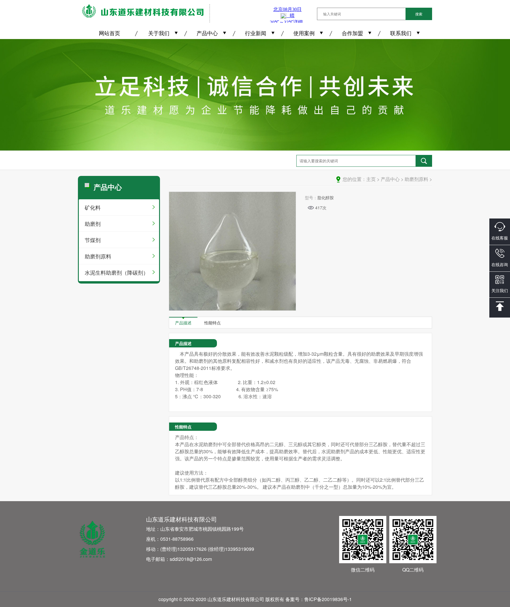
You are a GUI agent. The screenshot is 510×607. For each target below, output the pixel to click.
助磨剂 (93, 223)
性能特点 (212, 323)
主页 (371, 179)
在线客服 (499, 238)
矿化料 (93, 207)
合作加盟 (352, 33)
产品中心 (207, 33)
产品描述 (183, 323)
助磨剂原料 (98, 256)
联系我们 (400, 33)
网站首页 (109, 33)
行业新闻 (255, 33)
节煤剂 (93, 239)
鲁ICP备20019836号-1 (328, 599)
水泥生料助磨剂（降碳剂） (116, 272)
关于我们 (158, 33)
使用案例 (304, 33)
